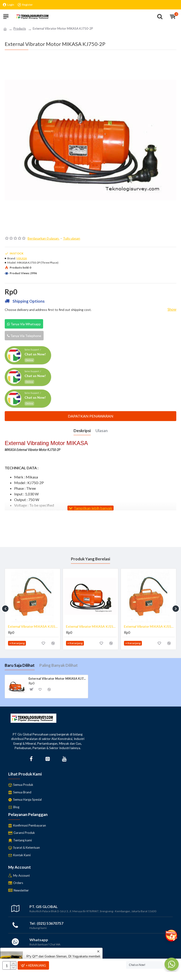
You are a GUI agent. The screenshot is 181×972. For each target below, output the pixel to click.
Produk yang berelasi (90, 558)
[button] (5, 608)
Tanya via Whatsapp (25, 324)
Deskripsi (82, 430)
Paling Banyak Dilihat (58, 665)
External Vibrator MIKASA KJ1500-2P (91, 626)
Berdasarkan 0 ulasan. (43, 238)
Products (19, 28)
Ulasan (101, 430)
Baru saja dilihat (20, 665)
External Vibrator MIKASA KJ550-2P (33, 626)
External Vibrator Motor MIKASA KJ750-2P (57, 678)
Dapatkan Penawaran (90, 416)
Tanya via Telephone (25, 336)
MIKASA (21, 258)
